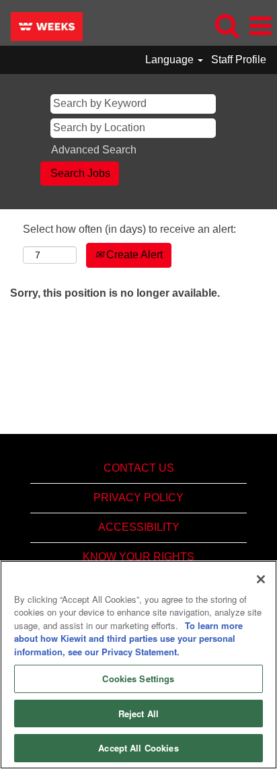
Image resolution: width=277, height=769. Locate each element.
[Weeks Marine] (41, 25)
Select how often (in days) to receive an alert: (129, 229)
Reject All (138, 713)
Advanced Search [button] (93, 149)
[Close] (261, 579)
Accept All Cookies (138, 747)
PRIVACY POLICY (138, 497)
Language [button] (170, 59)
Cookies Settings (138, 678)
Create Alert (133, 254)
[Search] (226, 25)
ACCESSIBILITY (139, 527)
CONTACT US (139, 468)
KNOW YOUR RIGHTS (138, 556)
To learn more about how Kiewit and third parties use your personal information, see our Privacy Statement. (128, 638)
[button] (260, 26)
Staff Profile (238, 59)
